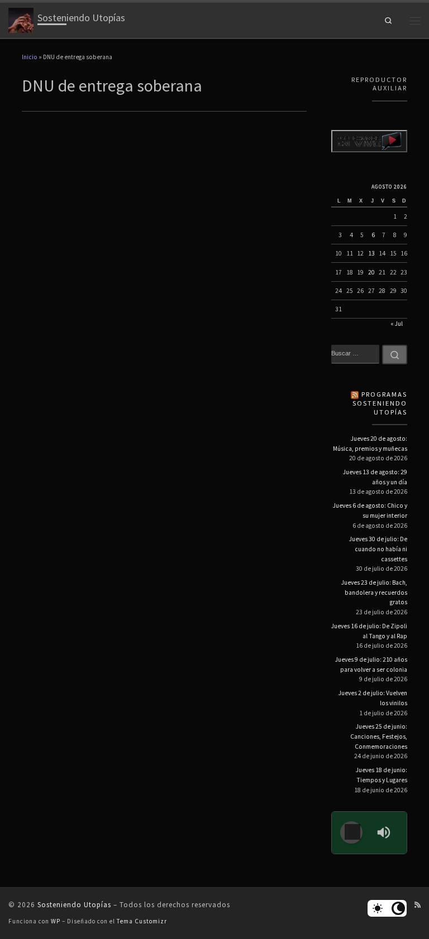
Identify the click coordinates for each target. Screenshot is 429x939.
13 (371, 253)
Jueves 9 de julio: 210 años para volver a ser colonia (371, 664)
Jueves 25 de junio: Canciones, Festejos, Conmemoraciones (378, 736)
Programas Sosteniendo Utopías (379, 403)
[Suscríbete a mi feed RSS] (417, 905)
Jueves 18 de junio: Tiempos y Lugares (381, 775)
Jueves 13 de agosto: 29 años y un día (375, 477)
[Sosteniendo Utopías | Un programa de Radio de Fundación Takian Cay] (21, 19)
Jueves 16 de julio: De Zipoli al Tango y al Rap (369, 631)
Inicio (29, 57)
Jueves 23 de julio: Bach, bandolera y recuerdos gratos (374, 592)
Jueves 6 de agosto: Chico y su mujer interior (370, 510)
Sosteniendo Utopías (74, 904)
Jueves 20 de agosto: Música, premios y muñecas (370, 443)
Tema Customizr (142, 921)
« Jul (396, 324)
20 (371, 272)
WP (55, 921)
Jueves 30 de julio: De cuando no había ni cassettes (378, 548)
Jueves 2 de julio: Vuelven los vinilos (373, 698)
